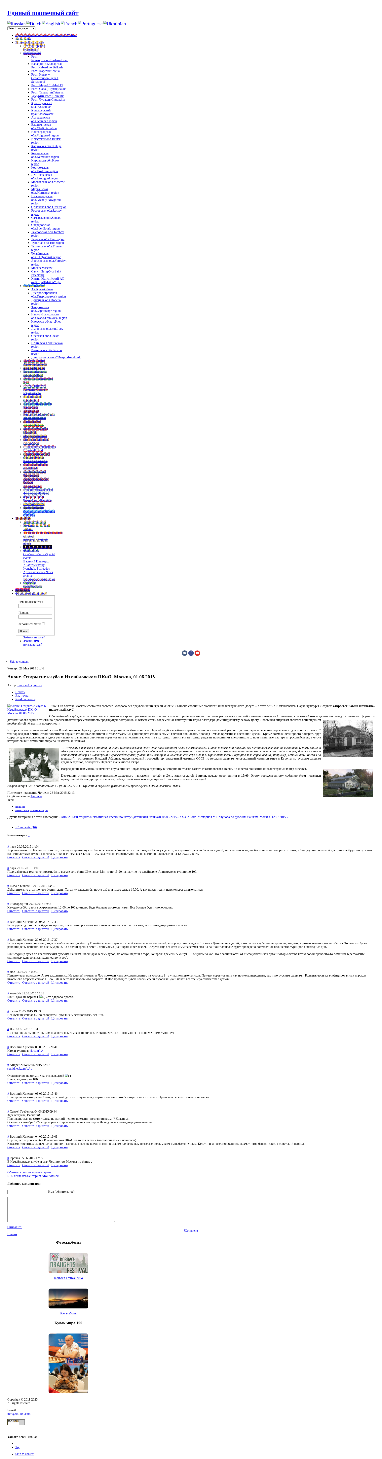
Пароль (23, 612)
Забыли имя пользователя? (33, 642)
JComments (191, 1230)
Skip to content (19, 661)
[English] (51, 23)
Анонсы (36, 796)
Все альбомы (68, 1313)
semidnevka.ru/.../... (19, 1068)
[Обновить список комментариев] (29, 835)
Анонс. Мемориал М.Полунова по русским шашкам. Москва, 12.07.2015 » (237, 817)
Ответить (13, 857)
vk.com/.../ (36, 1050)
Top (17, 1447)
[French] (69, 23)
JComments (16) (26, 827)
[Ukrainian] (114, 23)
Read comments (25, 699)
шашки (20, 806)
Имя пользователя (31, 601)
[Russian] (16, 23)
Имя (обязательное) (61, 1191)
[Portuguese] (90, 23)
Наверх (12, 1234)
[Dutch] (33, 23)
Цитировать (59, 857)
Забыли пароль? (34, 637)
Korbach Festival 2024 (68, 1278)
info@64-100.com (18, 1413)
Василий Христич (30, 685)
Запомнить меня (30, 624)
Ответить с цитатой (35, 857)
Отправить (14, 1227)
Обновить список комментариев (29, 1172)
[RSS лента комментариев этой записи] (28, 835)
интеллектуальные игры (31, 810)
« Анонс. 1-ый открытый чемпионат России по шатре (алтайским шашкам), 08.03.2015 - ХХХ (122, 817)
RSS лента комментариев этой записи (33, 1176)
